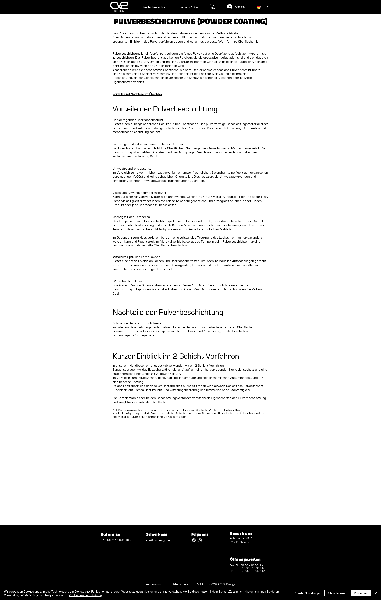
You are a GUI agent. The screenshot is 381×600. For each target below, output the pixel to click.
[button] (213, 6)
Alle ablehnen (336, 593)
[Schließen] (376, 593)
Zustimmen (361, 593)
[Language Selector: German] (262, 7)
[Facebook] (193, 540)
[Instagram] (199, 540)
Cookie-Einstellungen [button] (308, 593)
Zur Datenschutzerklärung (85, 595)
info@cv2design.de (158, 540)
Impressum (153, 584)
